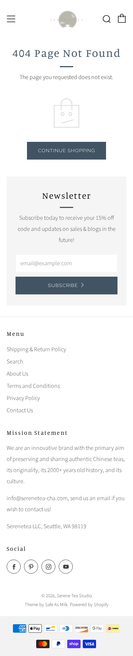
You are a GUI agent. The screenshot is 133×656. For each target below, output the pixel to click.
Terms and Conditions (33, 386)
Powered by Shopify (89, 604)
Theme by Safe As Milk (46, 604)
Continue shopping (66, 150)
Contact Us (20, 410)
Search (15, 362)
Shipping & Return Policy (36, 349)
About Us (17, 374)
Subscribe (63, 285)
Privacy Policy (23, 398)
